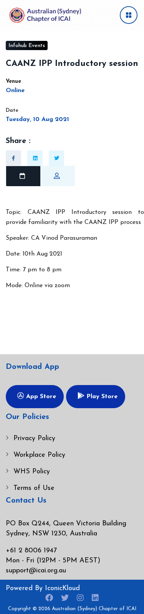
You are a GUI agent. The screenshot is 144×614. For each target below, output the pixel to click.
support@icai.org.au (36, 570)
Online (15, 90)
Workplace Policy (39, 455)
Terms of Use (34, 488)
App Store (40, 397)
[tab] (23, 176)
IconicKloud (62, 588)
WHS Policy (31, 471)
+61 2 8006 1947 (31, 550)
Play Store (101, 397)
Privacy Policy (34, 438)
